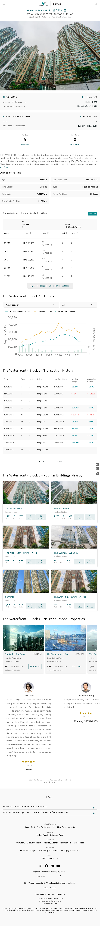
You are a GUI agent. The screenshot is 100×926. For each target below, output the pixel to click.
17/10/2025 (9, 401)
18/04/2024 (9, 429)
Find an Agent (42, 835)
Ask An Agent (44, 850)
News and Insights (28, 850)
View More (24, 144)
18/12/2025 (9, 387)
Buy (27, 827)
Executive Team (34, 842)
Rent (33, 827)
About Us (50, 840)
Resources (50, 847)
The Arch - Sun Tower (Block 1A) (16, 654)
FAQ (44, 858)
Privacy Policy (40, 894)
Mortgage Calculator (70, 850)
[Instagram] (41, 866)
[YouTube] (58, 866)
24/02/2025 (9, 408)
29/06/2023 (9, 443)
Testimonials (65, 842)
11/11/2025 (9, 394)
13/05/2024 (9, 415)
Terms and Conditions (56, 894)
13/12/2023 (9, 436)
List (53, 827)
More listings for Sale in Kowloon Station (51, 285)
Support (50, 855)
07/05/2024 (9, 422)
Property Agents (50, 842)
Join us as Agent (57, 835)
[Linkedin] (52, 866)
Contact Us (53, 858)
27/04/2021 (9, 450)
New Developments (66, 827)
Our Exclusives (43, 827)
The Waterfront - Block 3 (58, 654)
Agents (50, 832)
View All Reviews (50, 782)
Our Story (20, 842)
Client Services (50, 824)
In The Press (78, 842)
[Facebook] (46, 866)
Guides (56, 850)
